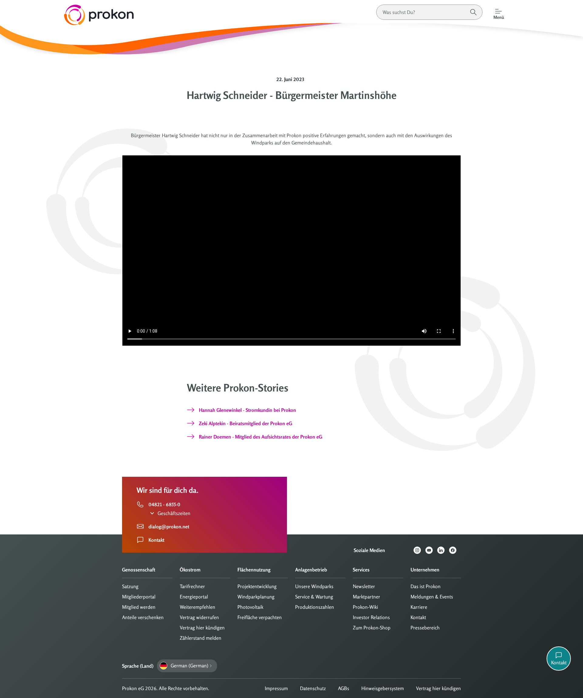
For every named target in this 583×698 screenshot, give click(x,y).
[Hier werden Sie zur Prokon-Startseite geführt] (67, 15)
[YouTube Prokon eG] (431, 550)
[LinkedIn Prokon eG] (443, 550)
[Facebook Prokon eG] (455, 550)
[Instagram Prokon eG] (419, 550)
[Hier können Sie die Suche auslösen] (473, 12)
